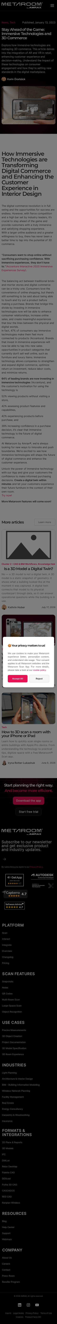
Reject (39, 678)
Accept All (17, 678)
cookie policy (39, 670)
